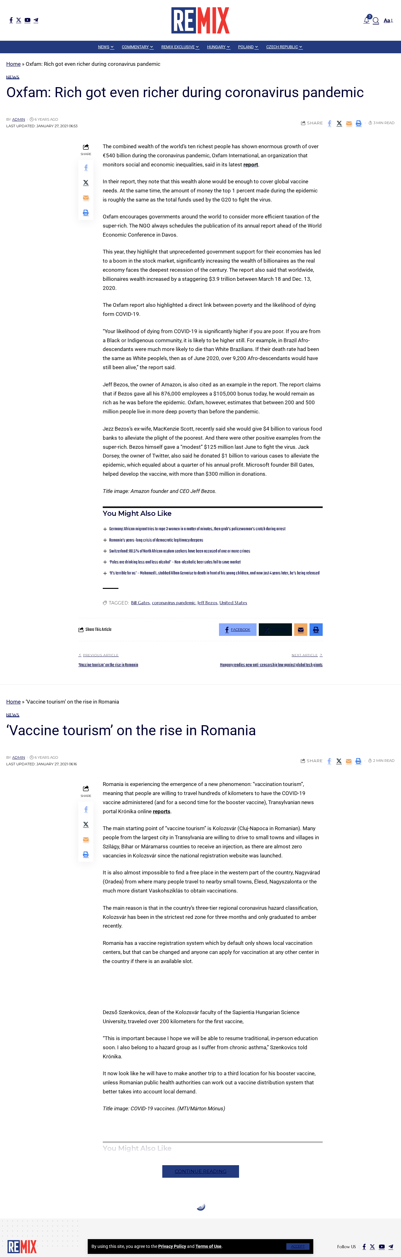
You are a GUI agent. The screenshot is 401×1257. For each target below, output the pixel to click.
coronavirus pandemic (173, 602)
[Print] (358, 123)
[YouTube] (27, 20)
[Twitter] (18, 20)
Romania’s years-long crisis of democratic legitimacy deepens (156, 540)
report (250, 164)
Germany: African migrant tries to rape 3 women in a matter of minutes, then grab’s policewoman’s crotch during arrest (197, 529)
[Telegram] (36, 20)
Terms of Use (208, 1246)
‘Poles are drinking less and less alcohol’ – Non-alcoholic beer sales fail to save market (175, 562)
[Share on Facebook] (329, 123)
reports (161, 811)
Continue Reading (201, 1171)
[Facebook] (11, 20)
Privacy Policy (172, 1246)
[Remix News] (200, 20)
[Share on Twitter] (339, 123)
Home (13, 64)
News (12, 77)
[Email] (349, 123)
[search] (376, 20)
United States (233, 602)
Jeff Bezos (207, 602)
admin (18, 119)
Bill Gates (140, 602)
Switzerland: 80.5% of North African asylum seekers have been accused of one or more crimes (179, 551)
